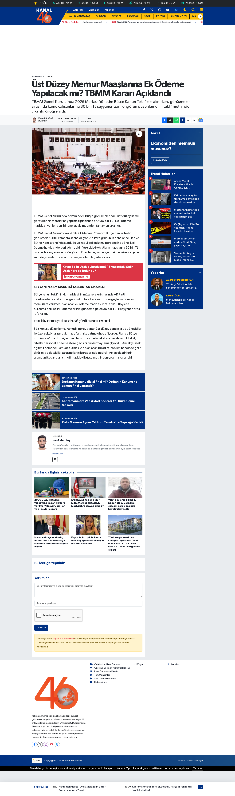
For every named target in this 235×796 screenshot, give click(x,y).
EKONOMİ (133, 16)
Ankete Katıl (160, 160)
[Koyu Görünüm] (185, 10)
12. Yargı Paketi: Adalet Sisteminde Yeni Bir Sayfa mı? (181, 286)
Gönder (41, 627)
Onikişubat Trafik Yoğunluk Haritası (112, 668)
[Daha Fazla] (182, 120)
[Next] (57, 744)
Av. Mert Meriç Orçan (179, 280)
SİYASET (116, 16)
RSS (38, 760)
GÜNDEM (101, 16)
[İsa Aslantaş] (42, 442)
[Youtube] (51, 744)
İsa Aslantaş (61, 440)
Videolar (94, 10)
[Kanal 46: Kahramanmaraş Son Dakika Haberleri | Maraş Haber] (44, 15)
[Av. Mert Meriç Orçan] (157, 284)
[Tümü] (199, 133)
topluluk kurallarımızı (63, 638)
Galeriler (78, 10)
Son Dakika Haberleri (105, 678)
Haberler (37, 77)
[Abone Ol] (200, 120)
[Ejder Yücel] (157, 299)
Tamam (197, 768)
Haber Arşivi (100, 682)
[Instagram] (45, 744)
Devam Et (56, 454)
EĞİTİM (160, 16)
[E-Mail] (55, 459)
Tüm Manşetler (102, 675)
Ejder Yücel (173, 296)
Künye (140, 664)
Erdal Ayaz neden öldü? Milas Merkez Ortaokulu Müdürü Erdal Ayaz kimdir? (87, 503)
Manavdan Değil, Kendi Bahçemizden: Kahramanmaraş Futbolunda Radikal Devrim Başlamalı (183, 302)
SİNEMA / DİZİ (178, 16)
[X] (40, 744)
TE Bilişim (198, 760)
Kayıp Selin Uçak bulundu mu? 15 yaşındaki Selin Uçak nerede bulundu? (87, 540)
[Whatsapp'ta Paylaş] (176, 120)
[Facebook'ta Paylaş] (164, 120)
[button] (200, 16)
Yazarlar (109, 10)
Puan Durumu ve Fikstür (106, 671)
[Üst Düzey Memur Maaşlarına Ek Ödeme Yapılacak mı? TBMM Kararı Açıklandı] (88, 161)
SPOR (147, 16)
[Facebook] (34, 744)
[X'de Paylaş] (170, 120)
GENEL (49, 77)
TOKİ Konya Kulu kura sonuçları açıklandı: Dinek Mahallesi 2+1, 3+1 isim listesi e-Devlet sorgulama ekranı (124, 543)
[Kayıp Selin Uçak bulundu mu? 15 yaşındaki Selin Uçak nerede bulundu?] (88, 525)
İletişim (175, 664)
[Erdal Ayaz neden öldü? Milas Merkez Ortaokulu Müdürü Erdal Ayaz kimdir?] (88, 487)
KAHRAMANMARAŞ (79, 16)
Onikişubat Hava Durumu (107, 664)
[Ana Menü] (200, 10)
